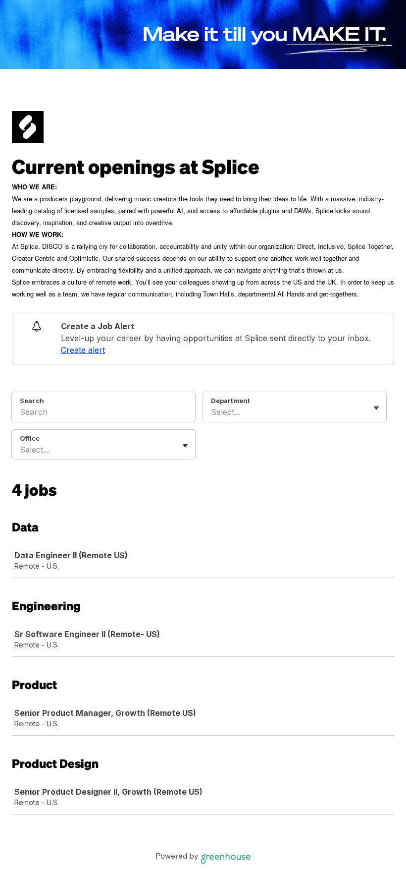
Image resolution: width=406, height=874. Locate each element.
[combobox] (212, 412)
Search (32, 401)
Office (30, 438)
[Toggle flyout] (376, 408)
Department (230, 401)
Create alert (83, 350)
